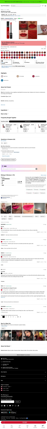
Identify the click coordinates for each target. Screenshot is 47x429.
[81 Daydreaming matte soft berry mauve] (7, 55)
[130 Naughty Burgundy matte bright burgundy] (4, 57)
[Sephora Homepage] (5, 5)
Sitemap (17, 418)
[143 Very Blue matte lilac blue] (34, 57)
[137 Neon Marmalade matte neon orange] (19, 57)
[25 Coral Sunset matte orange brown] (19, 52)
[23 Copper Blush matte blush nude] (17, 52)
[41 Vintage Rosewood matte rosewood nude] (27, 52)
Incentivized (25, 336)
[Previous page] (1, 317)
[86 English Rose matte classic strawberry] (14, 55)
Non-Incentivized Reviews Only (27, 216)
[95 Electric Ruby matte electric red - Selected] (19, 55)
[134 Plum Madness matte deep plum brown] (14, 57)
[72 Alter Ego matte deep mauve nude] (40, 52)
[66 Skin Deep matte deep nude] (29, 52)
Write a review (43, 175)
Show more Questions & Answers (8, 159)
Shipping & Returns (5, 67)
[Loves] (42, 5)
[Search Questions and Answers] (2, 143)
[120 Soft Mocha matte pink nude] (27, 55)
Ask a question (10, 14)
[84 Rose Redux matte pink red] (9, 55)
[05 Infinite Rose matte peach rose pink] (7, 52)
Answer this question (6, 156)
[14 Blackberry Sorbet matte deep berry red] (14, 52)
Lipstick (8, 9)
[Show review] (5, 208)
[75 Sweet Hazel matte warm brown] (42, 52)
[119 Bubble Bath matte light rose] (24, 55)
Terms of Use (8, 418)
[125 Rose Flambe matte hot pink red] (40, 55)
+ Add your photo (4, 326)
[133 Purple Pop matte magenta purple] (12, 57)
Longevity (18, 15)
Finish (16, 15)
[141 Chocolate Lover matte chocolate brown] (29, 57)
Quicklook (3, 128)
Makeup (2, 9)
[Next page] (20, 317)
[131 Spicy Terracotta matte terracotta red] (7, 57)
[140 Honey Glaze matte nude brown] (27, 57)
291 (18, 316)
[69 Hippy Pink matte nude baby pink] (32, 52)
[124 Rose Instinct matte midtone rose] (37, 55)
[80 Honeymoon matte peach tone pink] (4, 55)
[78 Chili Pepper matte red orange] (2, 55)
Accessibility (13, 418)
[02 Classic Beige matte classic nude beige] (4, 52)
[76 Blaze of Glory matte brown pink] (45, 52)
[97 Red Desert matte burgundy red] (22, 55)
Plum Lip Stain (29, 350)
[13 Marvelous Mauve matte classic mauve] (12, 52)
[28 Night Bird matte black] (22, 52)
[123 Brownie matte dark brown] (34, 55)
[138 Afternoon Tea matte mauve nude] (22, 57)
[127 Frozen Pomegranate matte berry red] (45, 55)
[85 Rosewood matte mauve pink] (12, 55)
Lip (5, 9)
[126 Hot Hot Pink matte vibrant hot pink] (42, 55)
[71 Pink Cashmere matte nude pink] (37, 52)
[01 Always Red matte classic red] (2, 52)
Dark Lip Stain (35, 350)
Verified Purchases (17, 216)
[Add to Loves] (45, 47)
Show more (3, 104)
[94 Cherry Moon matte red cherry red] (17, 55)
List (44, 48)
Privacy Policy (3, 418)
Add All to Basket (27, 121)
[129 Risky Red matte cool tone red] (2, 57)
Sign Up (17, 401)
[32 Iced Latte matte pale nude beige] (24, 52)
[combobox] (26, 6)
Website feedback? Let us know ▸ (23, 354)
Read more (3, 297)
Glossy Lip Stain (24, 350)
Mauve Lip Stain (11, 350)
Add (7, 130)
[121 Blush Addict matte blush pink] (29, 55)
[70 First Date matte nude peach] (34, 52)
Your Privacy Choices (22, 418)
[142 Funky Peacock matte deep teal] (32, 57)
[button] (17, 18)
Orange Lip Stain (17, 350)
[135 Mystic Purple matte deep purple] (17, 57)
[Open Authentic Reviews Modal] (11, 197)
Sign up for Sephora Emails (6, 399)
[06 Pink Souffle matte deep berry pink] (9, 52)
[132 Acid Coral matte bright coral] (9, 57)
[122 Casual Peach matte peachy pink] (32, 55)
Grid (42, 48)
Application (12, 15)
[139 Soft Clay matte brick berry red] (24, 57)
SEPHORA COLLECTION (5, 11)
